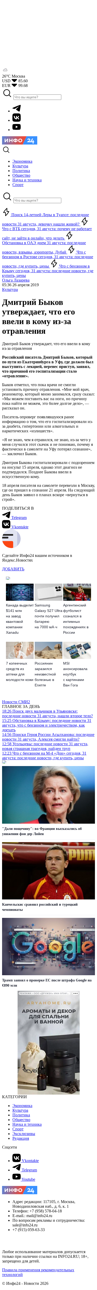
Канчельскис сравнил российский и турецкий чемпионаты (40, 907)
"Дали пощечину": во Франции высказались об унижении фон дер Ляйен (42, 831)
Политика (21, 1115)
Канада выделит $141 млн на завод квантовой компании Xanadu (20, 618)
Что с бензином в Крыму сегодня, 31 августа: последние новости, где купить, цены (47, 271)
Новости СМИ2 (16, 702)
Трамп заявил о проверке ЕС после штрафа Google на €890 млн (47, 982)
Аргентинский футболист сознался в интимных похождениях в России (75, 618)
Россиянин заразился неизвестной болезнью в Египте (45, 674)
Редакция (20, 1138)
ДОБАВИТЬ (13, 569)
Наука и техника (27, 1124)
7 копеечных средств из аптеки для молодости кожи (19, 671)
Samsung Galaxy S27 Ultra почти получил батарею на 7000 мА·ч (48, 616)
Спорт (18, 1129)
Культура (10, 289)
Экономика (22, 1105)
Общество (21, 1119)
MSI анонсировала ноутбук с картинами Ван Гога (75, 674)
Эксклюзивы (23, 1133)
